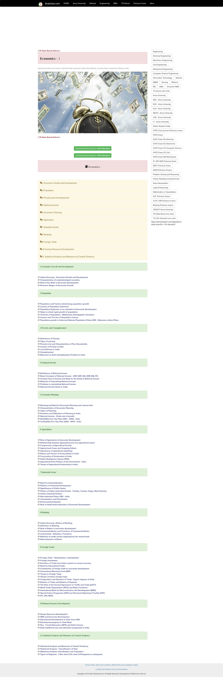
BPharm (175, 82)
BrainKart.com (52, 3)
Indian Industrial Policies (51, 494)
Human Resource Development (53, 614)
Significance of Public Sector (53, 488)
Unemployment (47, 352)
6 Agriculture (48, 220)
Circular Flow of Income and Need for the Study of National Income (69, 379)
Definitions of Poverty (49, 339)
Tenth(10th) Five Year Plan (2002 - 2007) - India (60, 422)
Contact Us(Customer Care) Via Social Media (111, 669)
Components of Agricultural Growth (56, 445)
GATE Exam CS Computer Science (167, 148)
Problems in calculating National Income (58, 384)
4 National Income (50, 205)
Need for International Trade (52, 566)
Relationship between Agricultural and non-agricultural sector (67, 443)
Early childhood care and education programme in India (64, 628)
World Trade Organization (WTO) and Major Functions (64, 588)
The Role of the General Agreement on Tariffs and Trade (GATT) (68, 585)
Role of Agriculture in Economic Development (60, 440)
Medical (93, 3)
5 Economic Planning (52, 212)
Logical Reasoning (160, 188)
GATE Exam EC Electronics (164, 144)
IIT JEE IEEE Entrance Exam (164, 161)
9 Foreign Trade (49, 242)
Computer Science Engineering (165, 73)
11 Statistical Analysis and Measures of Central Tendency (68, 257)
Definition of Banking (49, 526)
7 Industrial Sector (50, 227)
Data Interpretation (160, 183)
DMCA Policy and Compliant (122, 665)
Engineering (105, 3)
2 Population (48, 190)
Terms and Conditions (103, 665)
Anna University (79, 3)
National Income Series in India (54, 387)
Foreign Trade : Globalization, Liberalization (59, 558)
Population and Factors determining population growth (64, 304)
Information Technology (162, 78)
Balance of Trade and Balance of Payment (58, 582)
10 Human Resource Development (58, 249)
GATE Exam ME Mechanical (164, 157)
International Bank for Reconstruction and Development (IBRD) (68, 590)
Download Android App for (93, 148)
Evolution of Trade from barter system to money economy (65, 563)
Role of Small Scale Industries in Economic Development (65, 505)
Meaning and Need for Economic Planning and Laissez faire (66, 405)
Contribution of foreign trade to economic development (64, 569)
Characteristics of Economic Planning (57, 408)
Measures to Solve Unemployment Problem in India (62, 355)
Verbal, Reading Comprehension (166, 179)
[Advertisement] (111, 27)
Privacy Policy (90, 665)
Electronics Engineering (162, 60)
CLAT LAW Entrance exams (164, 201)
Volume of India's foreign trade (53, 577)
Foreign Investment (48, 560)
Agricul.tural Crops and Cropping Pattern (58, 448)
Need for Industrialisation (51, 483)
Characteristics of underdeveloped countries (60, 280)
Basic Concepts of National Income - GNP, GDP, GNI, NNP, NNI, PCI (69, 376)
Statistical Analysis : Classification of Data (59, 649)
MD (154, 87)
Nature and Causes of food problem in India (59, 454)
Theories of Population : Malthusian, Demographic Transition (67, 315)
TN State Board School (49, 51)
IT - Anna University (161, 122)
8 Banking (46, 234)
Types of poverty (47, 341)
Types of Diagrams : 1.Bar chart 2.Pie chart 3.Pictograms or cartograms (71, 654)
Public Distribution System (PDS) (54, 459)
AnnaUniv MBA (173, 87)
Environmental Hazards (50, 502)
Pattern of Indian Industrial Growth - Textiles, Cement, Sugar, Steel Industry (73, 491)
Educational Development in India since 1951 (60, 620)
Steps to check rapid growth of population (59, 312)
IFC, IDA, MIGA (46, 596)
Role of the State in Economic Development (59, 283)
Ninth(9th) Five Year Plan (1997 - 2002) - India (60, 419)
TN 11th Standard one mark (164, 218)
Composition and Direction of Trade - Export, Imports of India (67, 579)
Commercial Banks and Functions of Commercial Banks (64, 531)
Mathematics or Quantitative (164, 192)
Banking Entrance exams (163, 205)
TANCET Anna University (163, 209)
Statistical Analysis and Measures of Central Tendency (64, 646)
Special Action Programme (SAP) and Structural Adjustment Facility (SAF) (72, 593)
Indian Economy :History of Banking (56, 523)
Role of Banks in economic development (58, 528)
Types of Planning (48, 411)
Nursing (165, 82)
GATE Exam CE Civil (161, 152)
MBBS (155, 82)
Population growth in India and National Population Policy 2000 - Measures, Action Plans (79, 320)
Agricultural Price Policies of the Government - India (63, 462)
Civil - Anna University (162, 109)
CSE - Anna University (162, 117)
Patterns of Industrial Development (55, 486)
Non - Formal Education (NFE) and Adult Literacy (61, 625)
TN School (125, 3)
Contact (135, 665)
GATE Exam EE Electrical (163, 139)
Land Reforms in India (50, 349)
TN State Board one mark (163, 214)
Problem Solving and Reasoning (166, 174)
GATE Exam (158, 135)
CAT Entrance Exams (161, 196)
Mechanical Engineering (163, 69)
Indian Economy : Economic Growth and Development (64, 277)
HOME (66, 3)
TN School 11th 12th (161, 91)
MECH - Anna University (163, 113)
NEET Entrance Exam (162, 166)
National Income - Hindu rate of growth (57, 416)
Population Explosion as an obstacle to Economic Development (68, 309)
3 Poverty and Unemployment (55, 198)
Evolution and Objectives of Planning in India (60, 413)
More (152, 3)
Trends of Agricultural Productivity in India (59, 464)
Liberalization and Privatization (54, 499)
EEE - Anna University (162, 100)
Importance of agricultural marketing (56, 451)
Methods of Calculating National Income (58, 381)
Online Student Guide (161, 126)
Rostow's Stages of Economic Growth (57, 285)
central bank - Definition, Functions (56, 534)
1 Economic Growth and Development (59, 183)
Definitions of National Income (53, 373)
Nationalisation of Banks (51, 539)
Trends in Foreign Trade (50, 574)
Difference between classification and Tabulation (61, 652)
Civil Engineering (160, 65)
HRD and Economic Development (54, 617)
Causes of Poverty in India (51, 347)
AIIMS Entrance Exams (162, 170)
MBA (115, 3)
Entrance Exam (140, 3)
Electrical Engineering (162, 56)
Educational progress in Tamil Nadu (56, 622)
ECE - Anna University (162, 104)
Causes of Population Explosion (54, 307)
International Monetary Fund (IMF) (55, 571)
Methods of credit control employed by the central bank (64, 537)
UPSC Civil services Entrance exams (168, 130)
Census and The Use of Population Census (59, 317)
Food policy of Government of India (56, 456)
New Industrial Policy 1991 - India (55, 496)
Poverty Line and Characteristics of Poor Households (63, 344)
